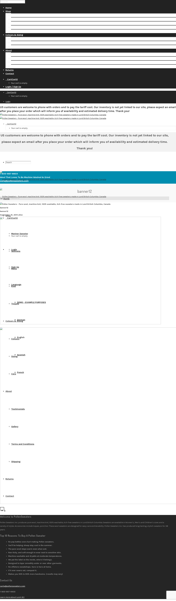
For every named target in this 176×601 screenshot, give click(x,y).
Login (8, 101)
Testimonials (17, 54)
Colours (15, 39)
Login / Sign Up (13, 86)
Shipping (15, 66)
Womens (15, 19)
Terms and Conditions (22, 62)
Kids (13, 27)
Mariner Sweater (19, 15)
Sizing (14, 43)
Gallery (14, 58)
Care (13, 46)
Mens (13, 23)
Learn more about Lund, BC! (12, 597)
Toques (15, 31)
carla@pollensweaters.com (14, 181)
